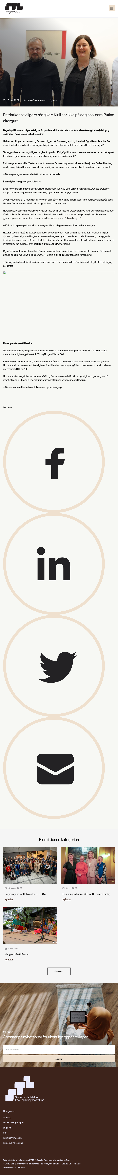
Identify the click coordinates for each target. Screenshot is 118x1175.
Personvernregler (50, 1160)
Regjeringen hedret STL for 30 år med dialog (86, 894)
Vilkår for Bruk (64, 1160)
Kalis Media (21, 1167)
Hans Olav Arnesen (36, 100)
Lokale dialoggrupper (13, 1122)
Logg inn (7, 1127)
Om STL (7, 1117)
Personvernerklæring (13, 1142)
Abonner (59, 1059)
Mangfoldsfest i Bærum (17, 954)
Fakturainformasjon (12, 1137)
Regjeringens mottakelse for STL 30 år (25, 894)
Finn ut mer (59, 971)
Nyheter (53, 100)
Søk (5, 1132)
